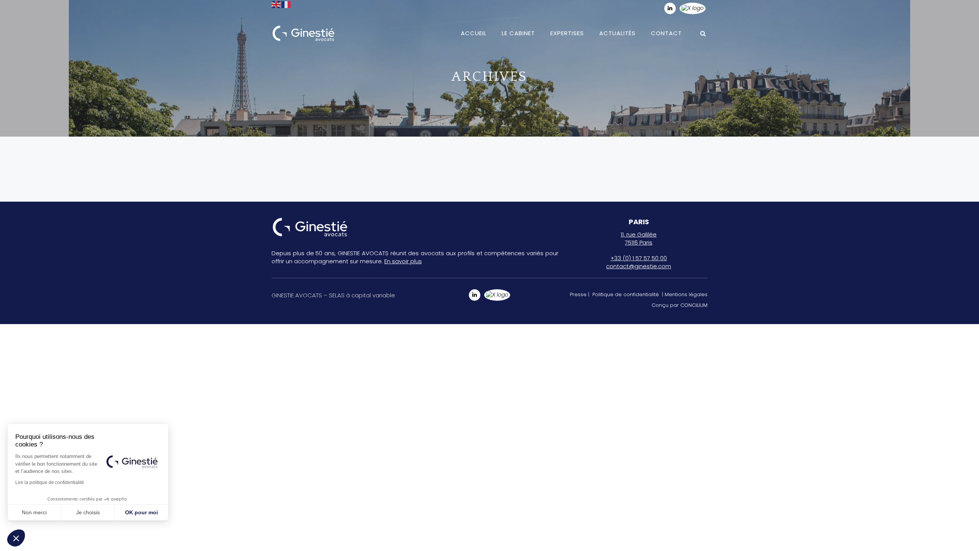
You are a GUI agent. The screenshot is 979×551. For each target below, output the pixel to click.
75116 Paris (638, 242)
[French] (286, 4)
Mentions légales (686, 294)
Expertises (567, 33)
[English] (276, 4)
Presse (578, 294)
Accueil (473, 33)
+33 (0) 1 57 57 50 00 (638, 258)
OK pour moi (141, 512)
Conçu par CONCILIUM (679, 305)
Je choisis (88, 512)
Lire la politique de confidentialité (49, 482)
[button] (16, 538)
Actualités (617, 33)
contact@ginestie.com (638, 266)
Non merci (34, 512)
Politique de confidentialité (625, 294)
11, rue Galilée (639, 234)
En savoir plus (403, 261)
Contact (666, 33)
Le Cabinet (518, 33)
